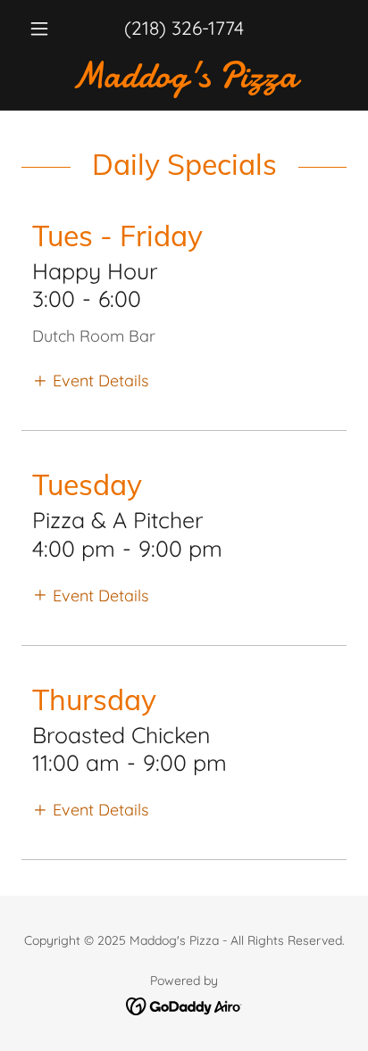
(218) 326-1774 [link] (184, 27)
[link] (184, 76)
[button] (46, 28)
